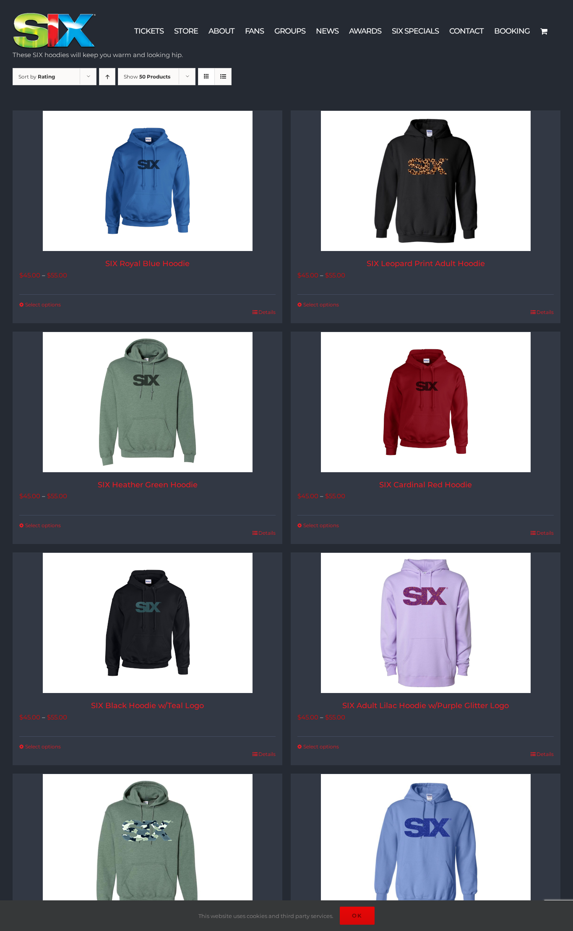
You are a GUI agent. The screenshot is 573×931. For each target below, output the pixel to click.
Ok (357, 915)
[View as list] (223, 76)
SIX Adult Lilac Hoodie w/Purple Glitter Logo (425, 705)
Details (267, 312)
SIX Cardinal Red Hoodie (425, 484)
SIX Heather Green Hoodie (148, 484)
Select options (43, 304)
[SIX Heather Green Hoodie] (147, 402)
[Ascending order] (107, 76)
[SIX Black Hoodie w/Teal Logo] (147, 623)
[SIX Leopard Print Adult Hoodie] (425, 181)
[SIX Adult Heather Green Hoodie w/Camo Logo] (147, 844)
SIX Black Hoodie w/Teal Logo (147, 705)
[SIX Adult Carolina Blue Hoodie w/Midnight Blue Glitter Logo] (425, 844)
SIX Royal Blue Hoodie (147, 263)
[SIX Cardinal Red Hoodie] (425, 402)
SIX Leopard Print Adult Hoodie (426, 263)
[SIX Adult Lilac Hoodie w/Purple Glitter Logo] (425, 623)
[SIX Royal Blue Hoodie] (147, 181)
